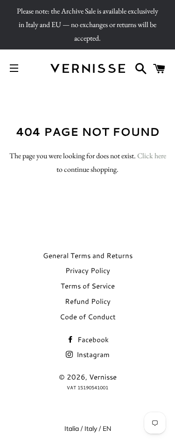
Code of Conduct (88, 317)
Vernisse (103, 377)
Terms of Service (88, 286)
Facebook (92, 340)
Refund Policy (88, 301)
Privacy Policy (87, 270)
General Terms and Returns (88, 255)
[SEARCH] (141, 68)
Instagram (92, 354)
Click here (151, 156)
